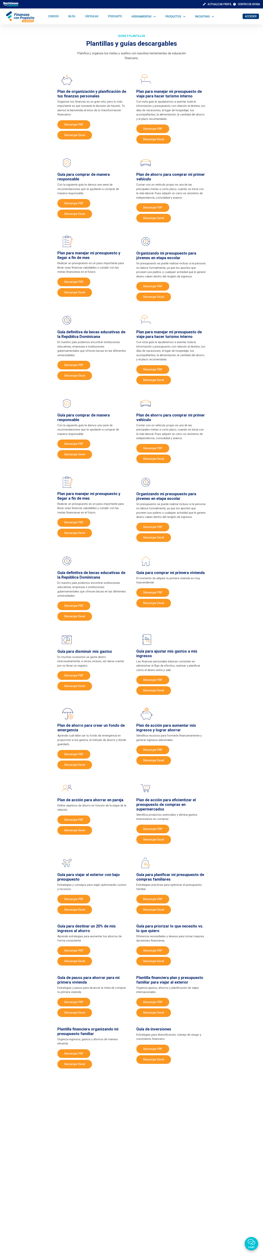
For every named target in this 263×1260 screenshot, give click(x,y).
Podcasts (115, 16)
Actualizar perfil (219, 4)
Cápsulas (91, 16)
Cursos (53, 16)
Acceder (251, 16)
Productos (173, 16)
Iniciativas (202, 16)
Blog (71, 16)
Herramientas (142, 16)
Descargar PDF (73, 124)
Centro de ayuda (248, 4)
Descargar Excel (74, 135)
